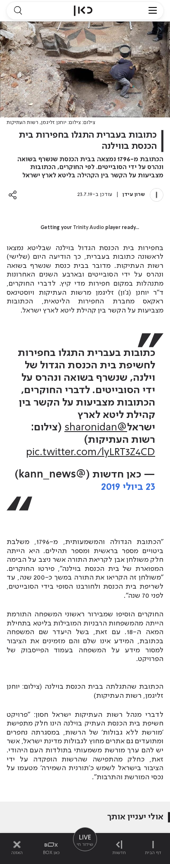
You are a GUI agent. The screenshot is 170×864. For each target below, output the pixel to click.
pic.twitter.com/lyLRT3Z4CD (90, 452)
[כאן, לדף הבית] (83, 11)
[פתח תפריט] (153, 10)
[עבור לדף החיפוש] (18, 11)
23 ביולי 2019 (128, 487)
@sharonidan (95, 427)
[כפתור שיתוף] (13, 195)
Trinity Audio (88, 227)
